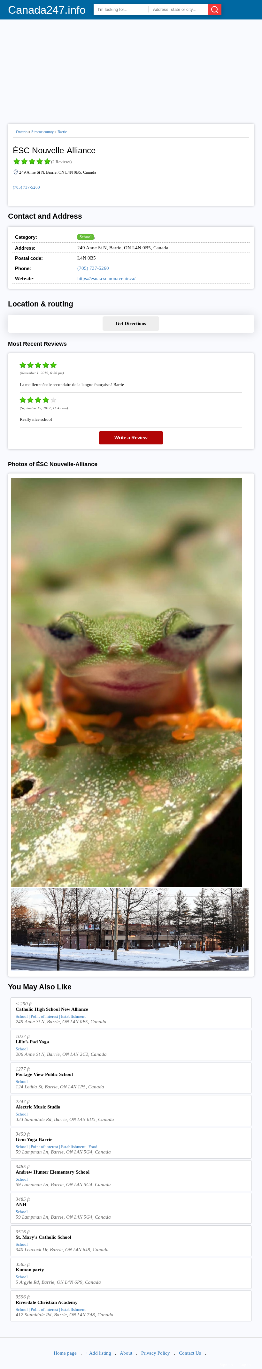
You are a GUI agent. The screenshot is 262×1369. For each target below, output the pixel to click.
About (126, 1353)
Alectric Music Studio (38, 1106)
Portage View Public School (44, 1074)
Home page (65, 1353)
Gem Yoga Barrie (34, 1139)
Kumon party (30, 1269)
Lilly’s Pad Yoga (32, 1041)
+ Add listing (98, 1353)
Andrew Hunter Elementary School (52, 1172)
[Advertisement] (131, 69)
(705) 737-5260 (26, 187)
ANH (21, 1204)
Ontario (21, 132)
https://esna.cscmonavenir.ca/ (106, 278)
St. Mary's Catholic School (43, 1237)
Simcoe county (42, 132)
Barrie (62, 132)
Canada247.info (47, 10)
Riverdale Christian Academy (47, 1302)
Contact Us (190, 1353)
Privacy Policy (155, 1353)
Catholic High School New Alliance (52, 1009)
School (86, 236)
